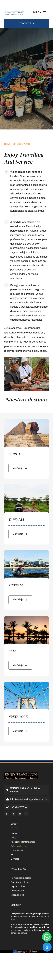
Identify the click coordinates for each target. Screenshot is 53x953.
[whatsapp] (19, 813)
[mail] (26, 813)
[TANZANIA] (26, 486)
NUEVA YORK (18, 716)
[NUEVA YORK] (26, 683)
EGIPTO (14, 453)
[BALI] (26, 617)
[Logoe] (21, 773)
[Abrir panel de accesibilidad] (47, 947)
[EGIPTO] (26, 420)
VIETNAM (15, 585)
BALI (12, 651)
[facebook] (6, 813)
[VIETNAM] (26, 551)
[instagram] (13, 813)
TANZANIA (16, 519)
